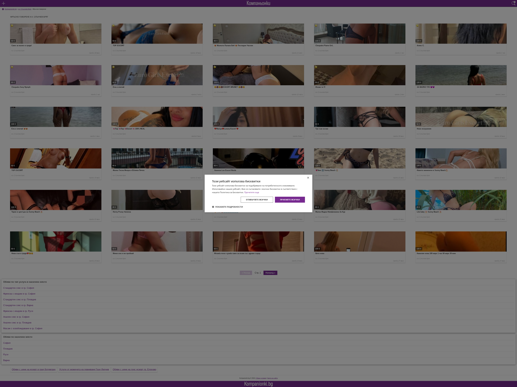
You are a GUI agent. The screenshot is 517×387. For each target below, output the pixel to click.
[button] (227, 206)
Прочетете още (251, 192)
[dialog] (258, 193)
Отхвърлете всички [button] (257, 199)
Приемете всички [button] (290, 199)
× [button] (308, 178)
